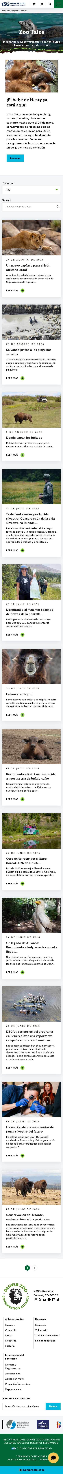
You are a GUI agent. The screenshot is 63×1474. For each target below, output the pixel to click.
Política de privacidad (22, 1460)
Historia (10, 1346)
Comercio (10, 1330)
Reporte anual (13, 1389)
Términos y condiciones (31, 1456)
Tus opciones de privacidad (34, 1448)
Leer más (12, 290)
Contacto (40, 1325)
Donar (8, 1335)
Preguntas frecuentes (17, 1384)
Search (6, 200)
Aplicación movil (14, 1379)
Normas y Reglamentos (12, 1367)
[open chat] (53, 1458)
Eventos (10, 1325)
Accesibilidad (12, 1373)
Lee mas (15, 158)
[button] (50, 4)
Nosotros (10, 1341)
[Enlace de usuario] (42, 4)
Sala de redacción (45, 1341)
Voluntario (41, 1330)
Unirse (53, 1406)
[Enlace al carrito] (34, 4)
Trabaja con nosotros (47, 1335)
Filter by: (8, 183)
